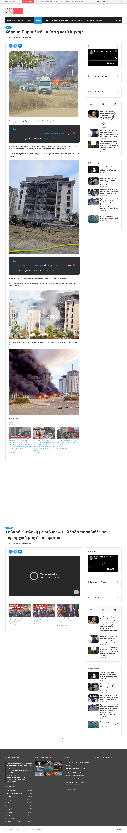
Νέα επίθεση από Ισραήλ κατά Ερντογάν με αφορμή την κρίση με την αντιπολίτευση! (67, 442)
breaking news (11, 790)
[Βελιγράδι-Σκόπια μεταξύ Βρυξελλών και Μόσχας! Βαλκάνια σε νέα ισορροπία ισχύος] (58, 774)
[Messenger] (20, 46)
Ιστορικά (90, 20)
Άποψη (46, 20)
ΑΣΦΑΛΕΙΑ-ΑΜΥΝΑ (71, 762)
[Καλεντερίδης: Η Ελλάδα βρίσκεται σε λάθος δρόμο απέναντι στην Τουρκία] (93, 192)
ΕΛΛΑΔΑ (68, 765)
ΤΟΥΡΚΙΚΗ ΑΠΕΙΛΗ (71, 782)
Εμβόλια (83, 769)
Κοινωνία (99, 20)
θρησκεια (9, 806)
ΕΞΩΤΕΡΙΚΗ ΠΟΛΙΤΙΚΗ (72, 769)
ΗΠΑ (67, 772)
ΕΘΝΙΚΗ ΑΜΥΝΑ (84, 762)
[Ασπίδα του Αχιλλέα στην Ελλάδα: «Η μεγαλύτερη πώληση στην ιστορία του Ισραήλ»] (39, 774)
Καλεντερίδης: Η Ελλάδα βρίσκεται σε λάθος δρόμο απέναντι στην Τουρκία (109, 191)
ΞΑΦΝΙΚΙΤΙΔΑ (70, 779)
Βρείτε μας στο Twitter (97, 91)
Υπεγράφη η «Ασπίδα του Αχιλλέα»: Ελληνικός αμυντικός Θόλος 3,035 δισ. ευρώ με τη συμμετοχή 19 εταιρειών (67, 1)
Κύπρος (20, 20)
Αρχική (119, 829)
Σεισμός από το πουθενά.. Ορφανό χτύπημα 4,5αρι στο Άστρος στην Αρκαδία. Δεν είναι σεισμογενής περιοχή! (109, 145)
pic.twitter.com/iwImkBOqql (52, 133)
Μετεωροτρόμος (12, 818)
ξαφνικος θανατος (71, 789)
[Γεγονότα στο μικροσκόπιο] (14, 11)
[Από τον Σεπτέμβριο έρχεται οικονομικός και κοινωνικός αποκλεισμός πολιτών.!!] (93, 169)
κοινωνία (9, 812)
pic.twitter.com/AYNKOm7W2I (30, 265)
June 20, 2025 (48, 139)
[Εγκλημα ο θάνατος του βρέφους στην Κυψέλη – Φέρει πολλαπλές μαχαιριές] (93, 181)
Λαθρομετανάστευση (78, 775)
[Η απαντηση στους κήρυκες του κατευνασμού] (93, 219)
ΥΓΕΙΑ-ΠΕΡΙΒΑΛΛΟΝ (77, 20)
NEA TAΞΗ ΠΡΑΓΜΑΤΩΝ (59, 20)
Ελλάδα (29, 20)
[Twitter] (15, 46)
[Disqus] (44, 491)
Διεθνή (38, 20)
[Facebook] (11, 46)
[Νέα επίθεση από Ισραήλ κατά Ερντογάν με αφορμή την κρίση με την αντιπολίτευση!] (68, 433)
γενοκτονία (69, 786)
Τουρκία (81, 782)
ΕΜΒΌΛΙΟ (76, 765)
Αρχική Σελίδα (11, 20)
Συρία (77, 779)
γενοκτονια (77, 786)
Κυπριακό (82, 772)
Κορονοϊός (74, 772)
